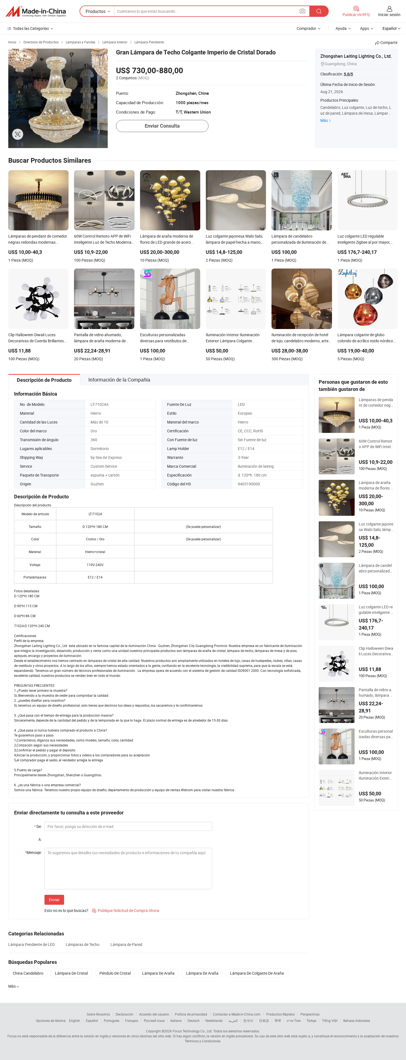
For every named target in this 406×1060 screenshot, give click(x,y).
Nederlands (214, 1020)
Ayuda (341, 28)
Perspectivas (310, 1014)
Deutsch (194, 1020)
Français (131, 1020)
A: (40, 839)
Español (92, 1020)
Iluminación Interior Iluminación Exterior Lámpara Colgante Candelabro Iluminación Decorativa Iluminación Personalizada (376, 775)
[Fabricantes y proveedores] (36, 11)
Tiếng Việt (330, 1020)
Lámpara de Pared (126, 944)
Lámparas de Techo (82, 944)
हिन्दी (278, 1020)
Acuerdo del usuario (154, 1014)
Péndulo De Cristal (115, 973)
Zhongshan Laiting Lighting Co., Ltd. (356, 56)
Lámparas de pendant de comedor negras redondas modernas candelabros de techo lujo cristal (376, 402)
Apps (364, 28)
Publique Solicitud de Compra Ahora (125, 910)
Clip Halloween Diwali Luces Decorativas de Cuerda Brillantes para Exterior (376, 651)
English (74, 1020)
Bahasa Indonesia (356, 1020)
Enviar (54, 899)
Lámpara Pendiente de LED (31, 944)
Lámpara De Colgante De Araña (257, 973)
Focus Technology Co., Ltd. (192, 1031)
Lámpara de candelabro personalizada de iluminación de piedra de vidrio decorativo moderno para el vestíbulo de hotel (375, 568)
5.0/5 (348, 74)
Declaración (124, 1014)
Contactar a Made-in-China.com (236, 1014)
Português (111, 1020)
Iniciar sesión (389, 14)
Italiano (176, 1020)
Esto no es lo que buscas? (66, 910)
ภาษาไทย (294, 1020)
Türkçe (311, 1020)
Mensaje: (33, 852)
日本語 (264, 1020)
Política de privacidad (191, 1014)
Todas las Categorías (31, 28)
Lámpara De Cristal (71, 973)
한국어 (248, 1020)
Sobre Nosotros (98, 1014)
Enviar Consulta (162, 126)
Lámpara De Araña (158, 973)
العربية (233, 1020)
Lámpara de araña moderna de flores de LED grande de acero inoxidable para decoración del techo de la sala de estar (376, 485)
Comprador (306, 28)
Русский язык (154, 1020)
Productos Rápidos (280, 1014)
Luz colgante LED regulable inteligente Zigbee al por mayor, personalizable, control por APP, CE (376, 609)
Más (324, 120)
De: (38, 826)
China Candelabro (28, 973)
